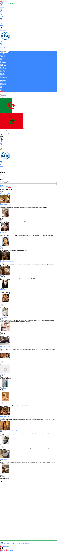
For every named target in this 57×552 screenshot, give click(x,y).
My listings (2, 550)
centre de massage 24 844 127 (5, 416)
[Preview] (0, 204)
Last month (7, 181)
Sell (1, 177)
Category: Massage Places (3, 194)
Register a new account (17, 549)
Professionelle (3, 374)
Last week (5, 181)
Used (3, 174)
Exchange (6, 177)
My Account (8, 541)
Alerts (5, 550)
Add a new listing (12, 541)
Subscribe (10, 187)
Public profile (12, 550)
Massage (4, 543)
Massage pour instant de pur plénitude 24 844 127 (7, 261)
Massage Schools (20, 543)
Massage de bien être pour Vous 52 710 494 (7, 445)
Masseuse (7, 543)
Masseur (9, 543)
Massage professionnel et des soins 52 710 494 (7, 246)
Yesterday (2, 181)
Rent (4, 177)
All (0, 174)
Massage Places (15, 543)
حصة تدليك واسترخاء (4, 289)
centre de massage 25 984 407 (5, 317)
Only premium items (4, 184)
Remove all (8, 194)
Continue (1, 166)
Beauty (12, 543)
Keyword (1, 94)
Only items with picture (5, 182)
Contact (5, 541)
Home (1, 541)
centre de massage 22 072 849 (5, 204)
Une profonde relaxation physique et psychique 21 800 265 (9, 430)
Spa (17, 543)
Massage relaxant (3, 388)
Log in (12, 549)
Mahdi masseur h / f (3, 232)
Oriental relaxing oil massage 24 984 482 (6, 360)
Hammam (1, 543)
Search (1, 185)
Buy (2, 177)
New (1, 174)
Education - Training (3, 47)
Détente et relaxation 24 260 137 (5, 346)
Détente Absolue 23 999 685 (5, 275)
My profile (8, 550)
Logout (1, 551)
